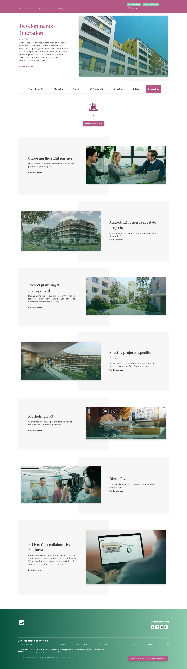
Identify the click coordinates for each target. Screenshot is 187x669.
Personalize (133, 8)
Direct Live (119, 89)
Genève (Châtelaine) (25, 644)
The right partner (36, 89)
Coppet (47, 644)
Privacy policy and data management (148, 659)
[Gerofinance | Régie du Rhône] (21, 623)
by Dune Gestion (64, 658)
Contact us (153, 89)
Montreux (151, 644)
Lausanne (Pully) (82, 644)
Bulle (119, 644)
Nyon (62, 644)
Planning (77, 89)
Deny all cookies (151, 5)
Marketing (59, 89)
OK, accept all (134, 5)
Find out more (35, 173)
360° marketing (97, 89)
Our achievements (93, 123)
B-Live (136, 89)
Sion (167, 644)
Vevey (134, 644)
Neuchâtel (103, 644)
